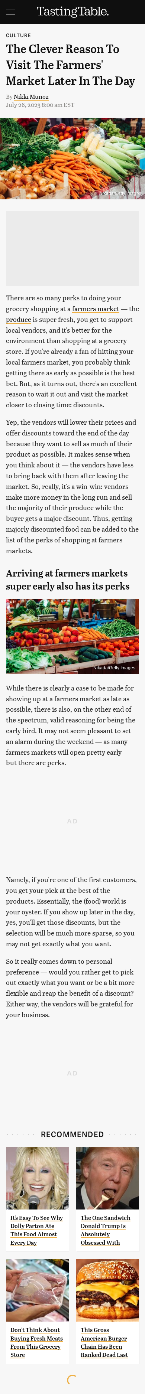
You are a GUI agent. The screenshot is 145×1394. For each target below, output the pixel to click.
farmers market (95, 308)
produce (18, 319)
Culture (18, 35)
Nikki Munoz (31, 96)
